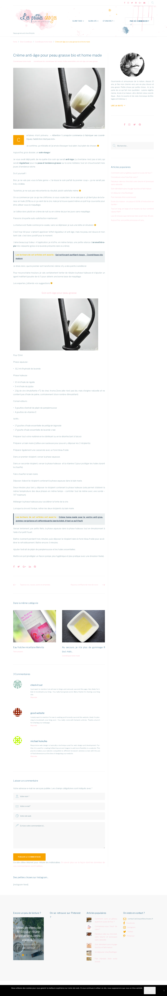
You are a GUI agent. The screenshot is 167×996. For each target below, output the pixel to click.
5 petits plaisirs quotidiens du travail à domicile (28, 934)
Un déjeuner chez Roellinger (122, 193)
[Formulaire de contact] (144, 2)
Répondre (33, 697)
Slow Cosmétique (26, 42)
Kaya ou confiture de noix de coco (84, 585)
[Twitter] (132, 2)
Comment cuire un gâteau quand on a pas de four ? (131, 173)
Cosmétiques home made (43, 42)
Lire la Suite (117, 106)
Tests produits (18, 652)
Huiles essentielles (69, 61)
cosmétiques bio (39, 61)
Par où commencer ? (139, 21)
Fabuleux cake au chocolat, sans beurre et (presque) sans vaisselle (106, 937)
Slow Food (77, 21)
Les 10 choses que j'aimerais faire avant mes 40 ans (132, 216)
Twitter (130, 932)
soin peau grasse (92, 61)
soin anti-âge (80, 61)
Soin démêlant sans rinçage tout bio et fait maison (131, 189)
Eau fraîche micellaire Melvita (28, 647)
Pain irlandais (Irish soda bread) (123, 197)
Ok (150, 990)
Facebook (131, 923)
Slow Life (92, 21)
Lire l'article (28, 946)
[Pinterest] (136, 2)
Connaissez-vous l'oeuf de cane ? (124, 177)
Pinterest (130, 936)
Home (15, 42)
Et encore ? (108, 21)
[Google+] (140, 2)
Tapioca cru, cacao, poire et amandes (35, 585)
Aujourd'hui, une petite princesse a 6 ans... (128, 220)
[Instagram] (128, 2)
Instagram (131, 927)
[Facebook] (124, 2)
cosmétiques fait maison (53, 61)
